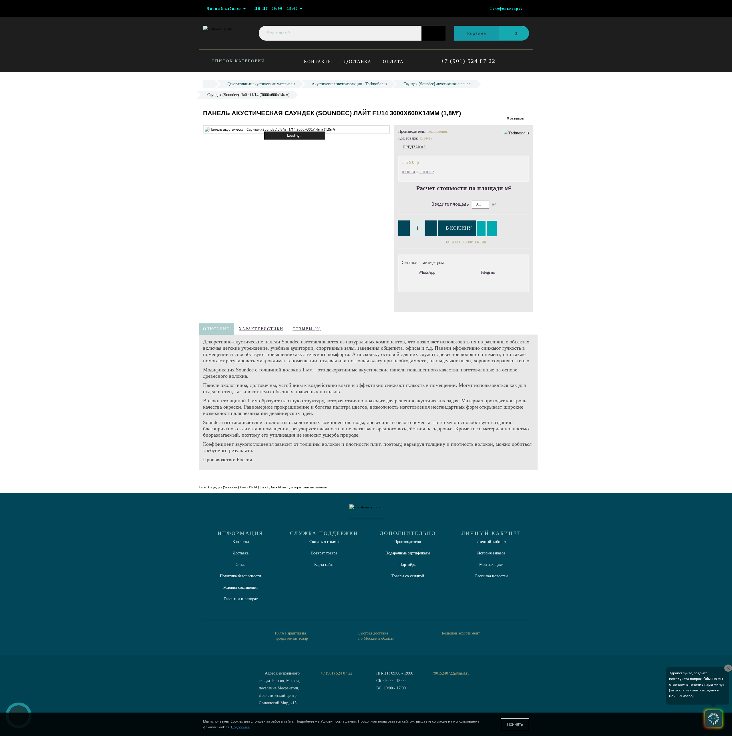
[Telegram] (438, 681)
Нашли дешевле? (418, 172)
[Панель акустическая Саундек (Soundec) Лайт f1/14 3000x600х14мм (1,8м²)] (296, 129)
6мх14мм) (279, 487)
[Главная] (208, 84)
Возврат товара (324, 553)
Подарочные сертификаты (407, 553)
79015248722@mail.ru (451, 673)
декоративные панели (308, 487)
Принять (515, 724)
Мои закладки (491, 564)
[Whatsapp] (429, 680)
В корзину (459, 228)
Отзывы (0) (307, 329)
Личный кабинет (491, 542)
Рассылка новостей (491, 576)
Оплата (393, 61)
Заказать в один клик (465, 242)
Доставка (357, 61)
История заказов (491, 553)
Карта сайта (324, 564)
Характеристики (261, 329)
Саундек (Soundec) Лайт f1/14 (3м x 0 (238, 487)
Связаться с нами (324, 542)
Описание (216, 329)
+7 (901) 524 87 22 (468, 61)
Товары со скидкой (407, 576)
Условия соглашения (240, 587)
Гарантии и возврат (241, 599)
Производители (407, 542)
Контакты (318, 61)
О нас (240, 564)
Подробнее (240, 727)
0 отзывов (515, 118)
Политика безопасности (240, 576)
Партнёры (407, 564)
